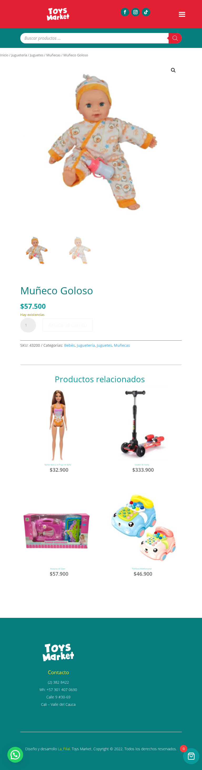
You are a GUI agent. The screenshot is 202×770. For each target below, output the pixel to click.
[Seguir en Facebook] (125, 12)
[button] (173, 70)
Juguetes (36, 55)
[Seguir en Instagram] (135, 12)
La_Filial (64, 748)
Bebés (69, 345)
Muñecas (53, 55)
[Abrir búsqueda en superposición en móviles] (101, 38)
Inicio (4, 55)
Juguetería (19, 55)
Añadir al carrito (67, 325)
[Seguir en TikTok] (146, 12)
